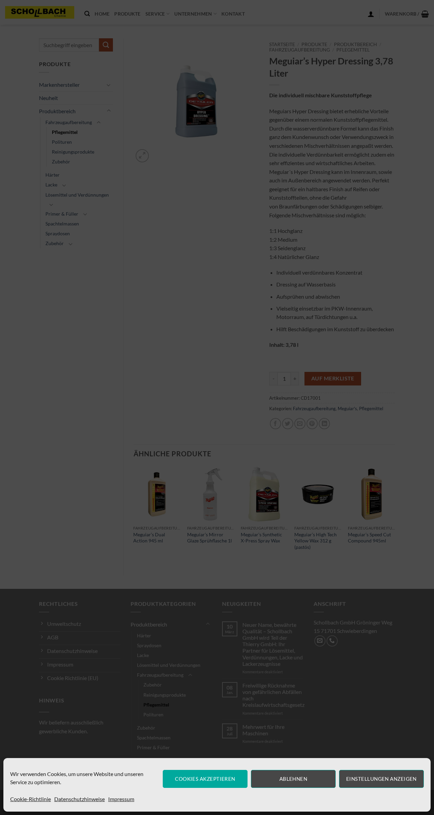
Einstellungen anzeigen (381, 779)
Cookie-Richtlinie (30, 799)
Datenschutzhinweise (79, 799)
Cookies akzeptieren (205, 779)
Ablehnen (293, 779)
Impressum (121, 799)
